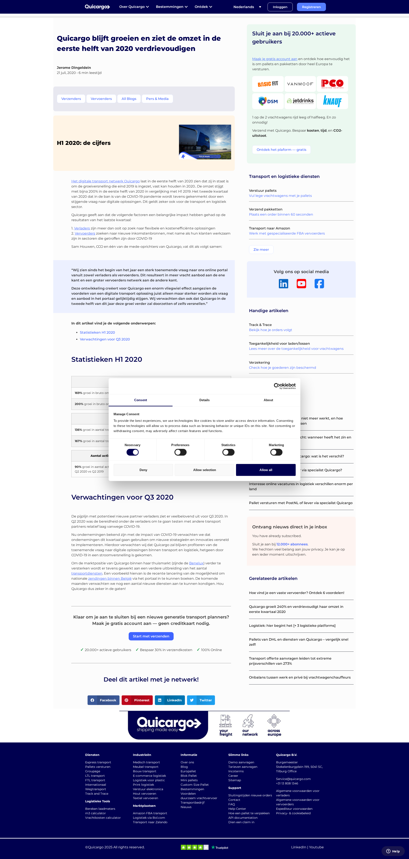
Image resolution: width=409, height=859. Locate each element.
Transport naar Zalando (150, 822)
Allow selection (204, 469)
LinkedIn (298, 847)
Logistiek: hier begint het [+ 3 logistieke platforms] (292, 626)
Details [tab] (204, 400)
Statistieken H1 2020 (97, 332)
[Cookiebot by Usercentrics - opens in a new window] (277, 386)
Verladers (82, 228)
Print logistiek (143, 785)
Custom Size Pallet (195, 785)
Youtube (316, 847)
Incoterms (236, 771)
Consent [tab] (140, 400)
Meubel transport (145, 767)
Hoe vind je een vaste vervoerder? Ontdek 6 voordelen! (296, 593)
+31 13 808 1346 (287, 783)
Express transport (98, 762)
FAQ (231, 804)
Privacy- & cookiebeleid (293, 813)
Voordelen (188, 794)
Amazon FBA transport (150, 813)
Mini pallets (189, 780)
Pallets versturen (97, 767)
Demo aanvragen (241, 762)
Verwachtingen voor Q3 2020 (105, 339)
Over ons (187, 762)
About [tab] (268, 400)
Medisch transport (146, 762)
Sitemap (234, 780)
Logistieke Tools (97, 801)
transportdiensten (86, 573)
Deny (143, 469)
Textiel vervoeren (145, 798)
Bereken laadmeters (100, 809)
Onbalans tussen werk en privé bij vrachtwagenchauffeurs (300, 677)
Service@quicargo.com (293, 779)
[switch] (180, 452)
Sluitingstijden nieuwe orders (250, 795)
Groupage (92, 771)
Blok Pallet (189, 776)
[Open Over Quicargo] (147, 6)
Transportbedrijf (192, 802)
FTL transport (95, 780)
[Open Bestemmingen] (186, 6)
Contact (234, 800)
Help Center (237, 809)
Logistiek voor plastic (149, 780)
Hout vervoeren (144, 794)
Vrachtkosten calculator (103, 818)
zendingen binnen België (110, 579)
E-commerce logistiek (149, 776)
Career (233, 776)
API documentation (243, 818)
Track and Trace (96, 794)
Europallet (188, 771)
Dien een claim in (241, 822)
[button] (104, 700)
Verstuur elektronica (148, 789)
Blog (184, 767)
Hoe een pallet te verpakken (249, 813)
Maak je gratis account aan (274, 59)
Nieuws (186, 807)
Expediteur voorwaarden (294, 809)
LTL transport (95, 776)
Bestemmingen (192, 789)
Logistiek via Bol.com (149, 818)
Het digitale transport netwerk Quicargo (105, 181)
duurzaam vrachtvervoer (199, 798)
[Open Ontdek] (210, 6)
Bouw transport (144, 771)
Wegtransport (95, 789)
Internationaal (95, 785)
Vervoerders (85, 233)
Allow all (265, 469)
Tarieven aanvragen (242, 767)
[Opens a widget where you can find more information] (393, 851)
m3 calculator (95, 813)
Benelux (196, 563)
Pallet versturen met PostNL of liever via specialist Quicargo (301, 503)
